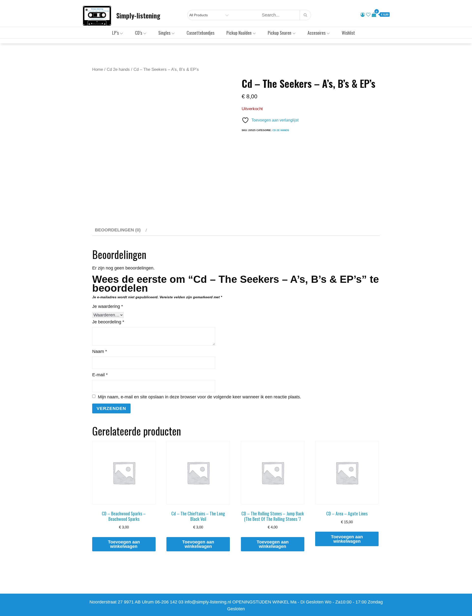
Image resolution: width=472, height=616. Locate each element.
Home (97, 69)
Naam (99, 351)
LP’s (115, 33)
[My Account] (362, 14)
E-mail (100, 374)
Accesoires (316, 33)
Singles (164, 33)
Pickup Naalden (238, 33)
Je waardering (107, 306)
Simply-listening (138, 15)
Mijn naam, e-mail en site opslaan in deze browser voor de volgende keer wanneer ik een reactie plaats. (199, 397)
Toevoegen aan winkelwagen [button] (124, 544)
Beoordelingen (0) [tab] (118, 229)
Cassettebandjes (200, 33)
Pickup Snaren (279, 33)
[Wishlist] (368, 14)
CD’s (138, 33)
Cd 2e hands (118, 69)
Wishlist (348, 33)
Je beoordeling (108, 321)
